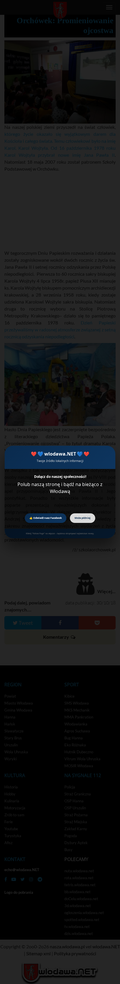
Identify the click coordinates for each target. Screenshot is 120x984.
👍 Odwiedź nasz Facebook (45, 517)
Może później (83, 517)
